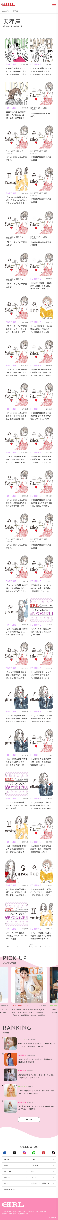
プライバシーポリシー (19, 1211)
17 (22, 946)
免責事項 (42, 1211)
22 (46, 946)
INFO (6, 1183)
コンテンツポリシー (32, 1211)
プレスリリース (6, 1211)
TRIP (32, 1171)
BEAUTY (34, 1159)
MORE (29, 1120)
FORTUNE (35, 1165)
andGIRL (5, 11)
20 (36, 946)
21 (41, 946)
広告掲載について (23, 1213)
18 (26, 946)
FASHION (7, 1159)
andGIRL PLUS (9, 1189)
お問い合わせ (12, 1213)
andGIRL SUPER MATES (40, 1183)
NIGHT (33, 1177)
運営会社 (4, 1213)
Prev (7, 946)
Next (50, 946)
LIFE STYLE (8, 1171)
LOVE (6, 1165)
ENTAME (7, 1177)
